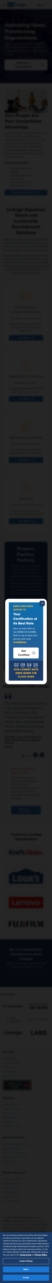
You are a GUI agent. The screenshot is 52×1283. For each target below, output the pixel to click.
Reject (26, 1269)
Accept (26, 1278)
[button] (26, 653)
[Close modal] (42, 603)
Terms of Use (25, 1255)
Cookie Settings (26, 1261)
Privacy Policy (41, 1255)
